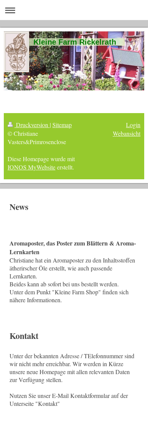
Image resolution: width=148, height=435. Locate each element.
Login (133, 125)
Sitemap (62, 125)
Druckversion (32, 125)
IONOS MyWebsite (31, 167)
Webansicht (126, 133)
